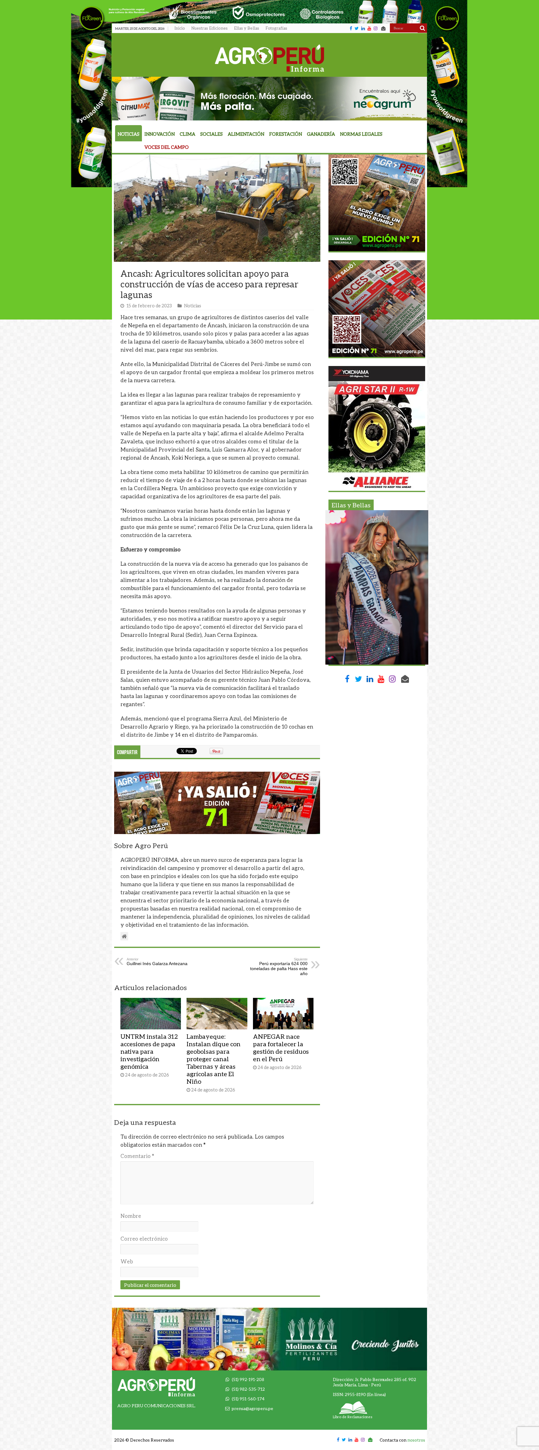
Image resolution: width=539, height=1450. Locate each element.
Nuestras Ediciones (209, 28)
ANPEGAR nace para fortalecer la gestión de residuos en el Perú (281, 1047)
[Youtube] (369, 28)
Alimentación (246, 134)
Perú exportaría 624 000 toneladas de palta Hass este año (279, 966)
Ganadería (321, 134)
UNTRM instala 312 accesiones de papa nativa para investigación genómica (149, 1051)
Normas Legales (361, 134)
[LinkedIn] (363, 28)
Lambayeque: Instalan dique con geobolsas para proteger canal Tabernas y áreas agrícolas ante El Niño (213, 1059)
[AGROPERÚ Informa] (270, 56)
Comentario (137, 1156)
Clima (187, 134)
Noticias (128, 134)
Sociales (211, 134)
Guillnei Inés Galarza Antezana (157, 961)
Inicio (179, 28)
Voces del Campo (166, 147)
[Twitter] (356, 28)
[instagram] (375, 28)
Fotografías (276, 28)
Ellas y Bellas (246, 28)
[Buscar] (422, 28)
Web (126, 1261)
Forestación (285, 134)
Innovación (159, 134)
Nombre (130, 1216)
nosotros (416, 1440)
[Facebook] (351, 28)
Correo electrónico (144, 1238)
